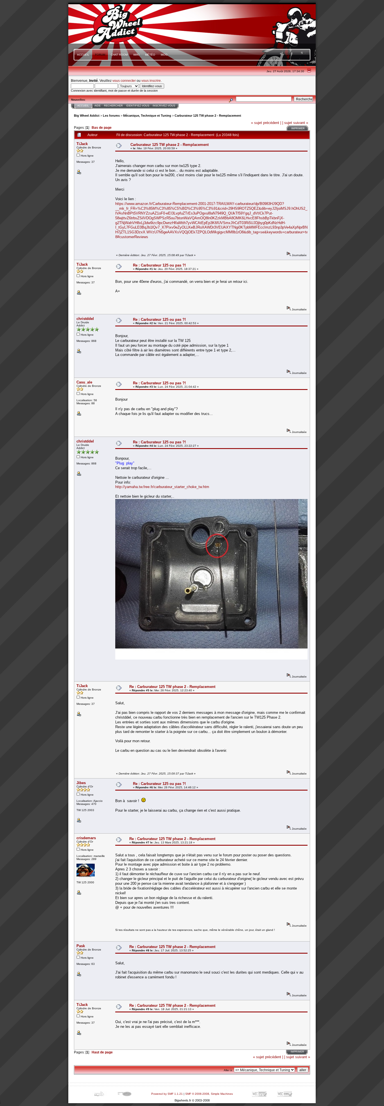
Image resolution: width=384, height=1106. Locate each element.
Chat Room (119, 54)
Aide (97, 105)
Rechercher (113, 105)
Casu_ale (84, 382)
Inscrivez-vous (164, 105)
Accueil (83, 54)
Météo (150, 54)
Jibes (81, 783)
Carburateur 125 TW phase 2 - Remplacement (208, 115)
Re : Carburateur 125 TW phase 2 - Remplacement (172, 687)
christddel (85, 319)
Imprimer (298, 128)
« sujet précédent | (266, 123)
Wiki (136, 54)
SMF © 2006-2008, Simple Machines (209, 1093)
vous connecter (124, 80)
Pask (80, 946)
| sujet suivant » (295, 123)
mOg (164, 54)
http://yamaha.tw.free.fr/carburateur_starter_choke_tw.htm (162, 487)
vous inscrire (151, 80)
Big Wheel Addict (87, 115)
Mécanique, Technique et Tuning (147, 115)
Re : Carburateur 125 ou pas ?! (159, 265)
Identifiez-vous (137, 105)
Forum (100, 54)
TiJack (82, 144)
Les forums (111, 115)
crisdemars (86, 838)
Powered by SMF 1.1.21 (167, 1093)
